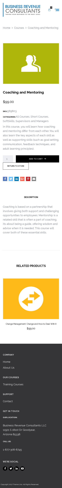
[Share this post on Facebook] (5, 179)
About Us (8, 367)
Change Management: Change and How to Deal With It (31, 324)
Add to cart (36, 159)
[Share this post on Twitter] (11, 179)
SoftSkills (8, 121)
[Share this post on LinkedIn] (16, 179)
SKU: (5, 111)
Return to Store (15, 166)
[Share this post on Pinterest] (28, 179)
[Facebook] (5, 468)
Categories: (9, 117)
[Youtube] (22, 468)
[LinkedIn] (16, 468)
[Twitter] (11, 468)
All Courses (22, 116)
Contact (8, 401)
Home (6, 361)
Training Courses (13, 384)
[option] (31, 308)
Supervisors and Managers (32, 121)
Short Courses (39, 116)
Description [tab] (31, 197)
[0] (49, 10)
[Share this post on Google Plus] (22, 179)
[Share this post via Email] (34, 179)
